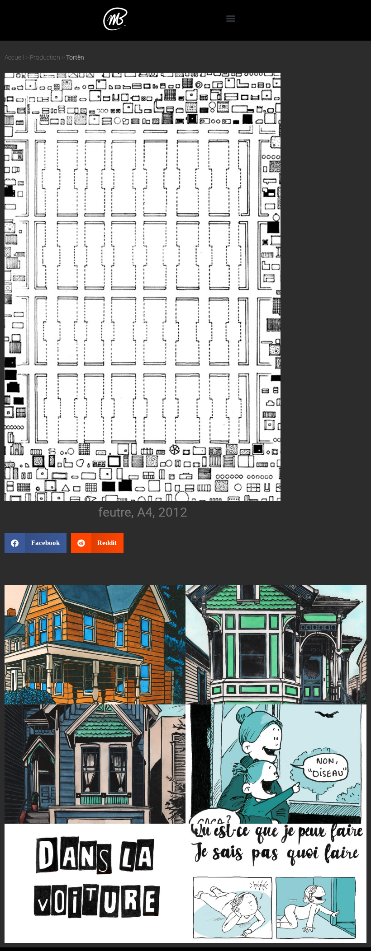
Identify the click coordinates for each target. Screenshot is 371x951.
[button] (230, 18)
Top (349, 929)
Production (45, 57)
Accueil (14, 57)
